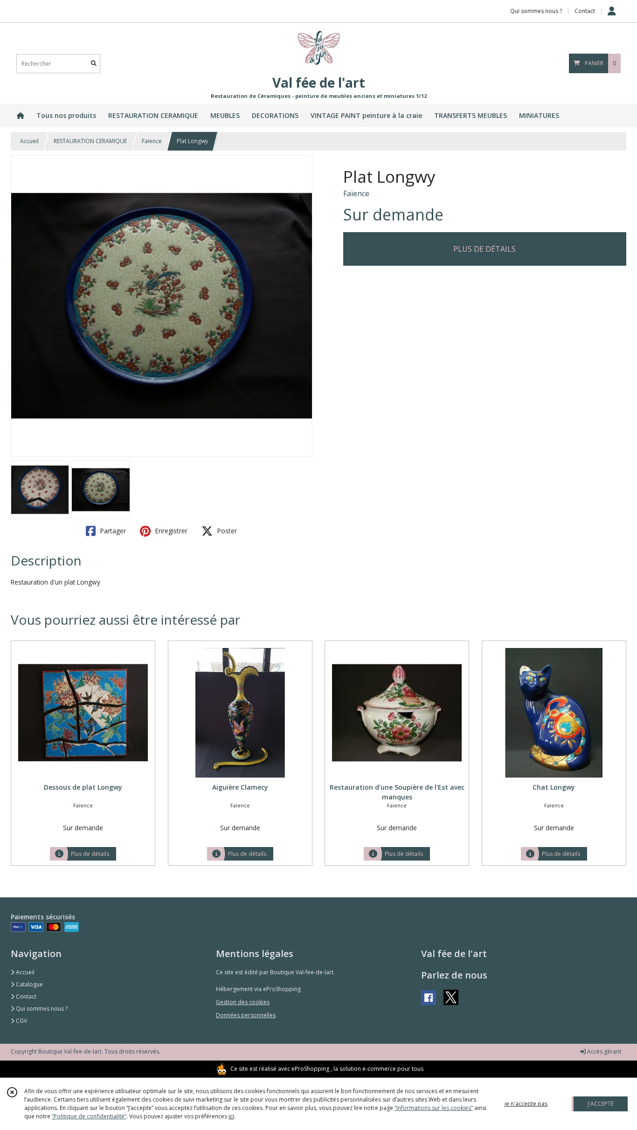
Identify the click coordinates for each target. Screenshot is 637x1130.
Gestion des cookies (243, 1002)
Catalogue (28, 984)
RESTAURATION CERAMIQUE (90, 141)
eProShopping (310, 1069)
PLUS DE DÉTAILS (484, 249)
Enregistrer (170, 530)
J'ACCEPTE (601, 1104)
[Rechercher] (94, 64)
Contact (585, 11)
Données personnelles (246, 1015)
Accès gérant (603, 1051)
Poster (226, 530)
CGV (20, 1021)
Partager (112, 530)
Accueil (29, 141)
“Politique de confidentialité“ (89, 1116)
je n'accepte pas (526, 1104)
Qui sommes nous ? (41, 1009)
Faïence (152, 141)
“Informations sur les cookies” (434, 1108)
